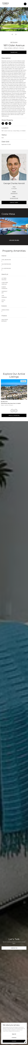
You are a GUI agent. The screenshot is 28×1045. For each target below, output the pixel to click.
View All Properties (14, 415)
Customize (14, 1037)
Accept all (14, 1041)
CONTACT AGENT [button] (14, 202)
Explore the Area (14, 240)
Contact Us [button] (14, 948)
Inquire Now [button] (14, 52)
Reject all (14, 1034)
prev (12, 34)
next (15, 34)
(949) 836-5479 (14, 193)
